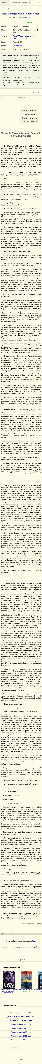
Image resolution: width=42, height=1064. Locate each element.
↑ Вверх (21, 1059)
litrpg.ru (20, 1048)
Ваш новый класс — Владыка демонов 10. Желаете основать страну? (9, 991)
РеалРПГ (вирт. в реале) (22, 36)
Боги (34, 36)
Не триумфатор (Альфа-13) (26, 989)
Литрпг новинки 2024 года (21, 1024)
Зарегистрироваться (19, 2)
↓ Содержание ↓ (21, 97)
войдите (33, 941)
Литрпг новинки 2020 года (21, 1040)
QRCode (37, 92)
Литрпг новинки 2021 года (21, 1036)
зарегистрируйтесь (33, 947)
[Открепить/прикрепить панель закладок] (39, 2)
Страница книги (8, 8)
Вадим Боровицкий (21, 26)
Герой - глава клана (20, 38)
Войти (4, 2)
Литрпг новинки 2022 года (21, 1032)
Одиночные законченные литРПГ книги (21, 1017)
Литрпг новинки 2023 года (21, 1028)
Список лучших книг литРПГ (21, 1013)
